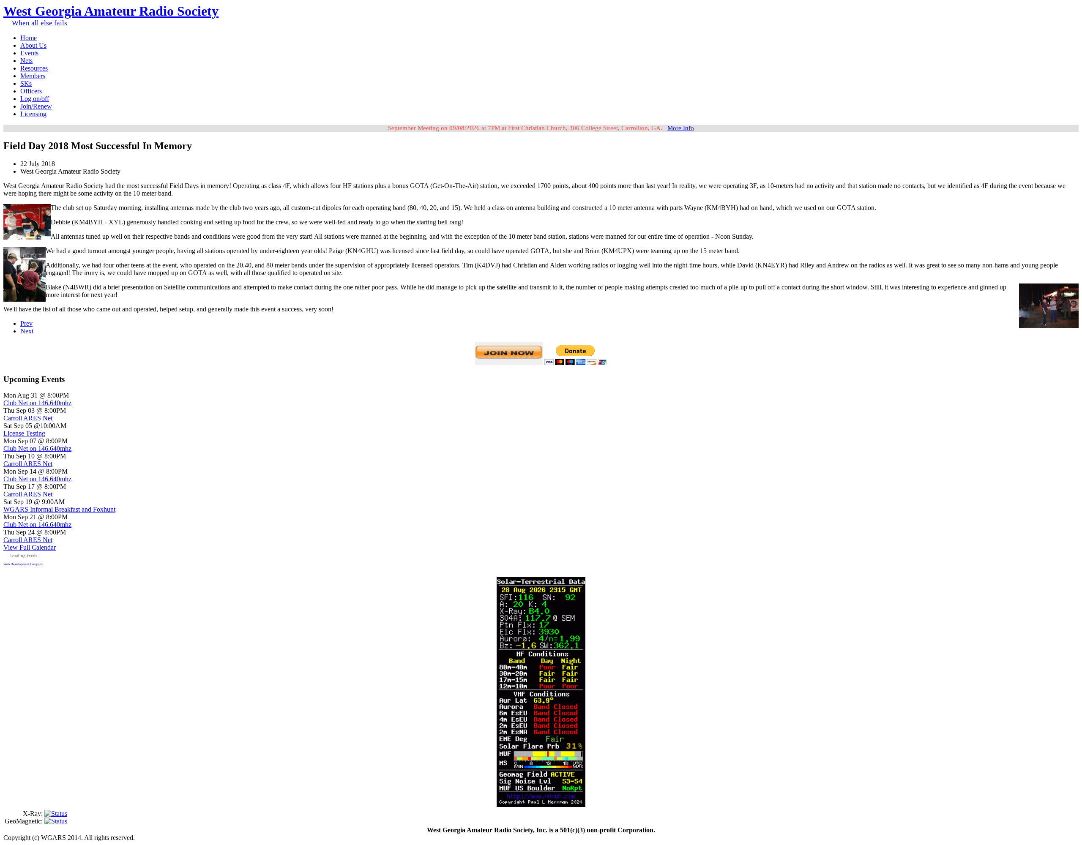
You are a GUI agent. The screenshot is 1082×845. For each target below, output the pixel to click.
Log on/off (34, 98)
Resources (34, 68)
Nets (26, 60)
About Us (33, 45)
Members (32, 75)
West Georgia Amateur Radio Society (111, 11)
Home (28, 37)
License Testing (24, 433)
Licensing (33, 113)
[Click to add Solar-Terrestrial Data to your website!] (541, 804)
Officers (31, 91)
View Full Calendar (29, 547)
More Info (680, 128)
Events (29, 53)
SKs (26, 83)
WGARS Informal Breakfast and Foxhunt (59, 509)
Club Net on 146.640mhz (37, 402)
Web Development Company (23, 564)
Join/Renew (36, 106)
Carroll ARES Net (27, 418)
